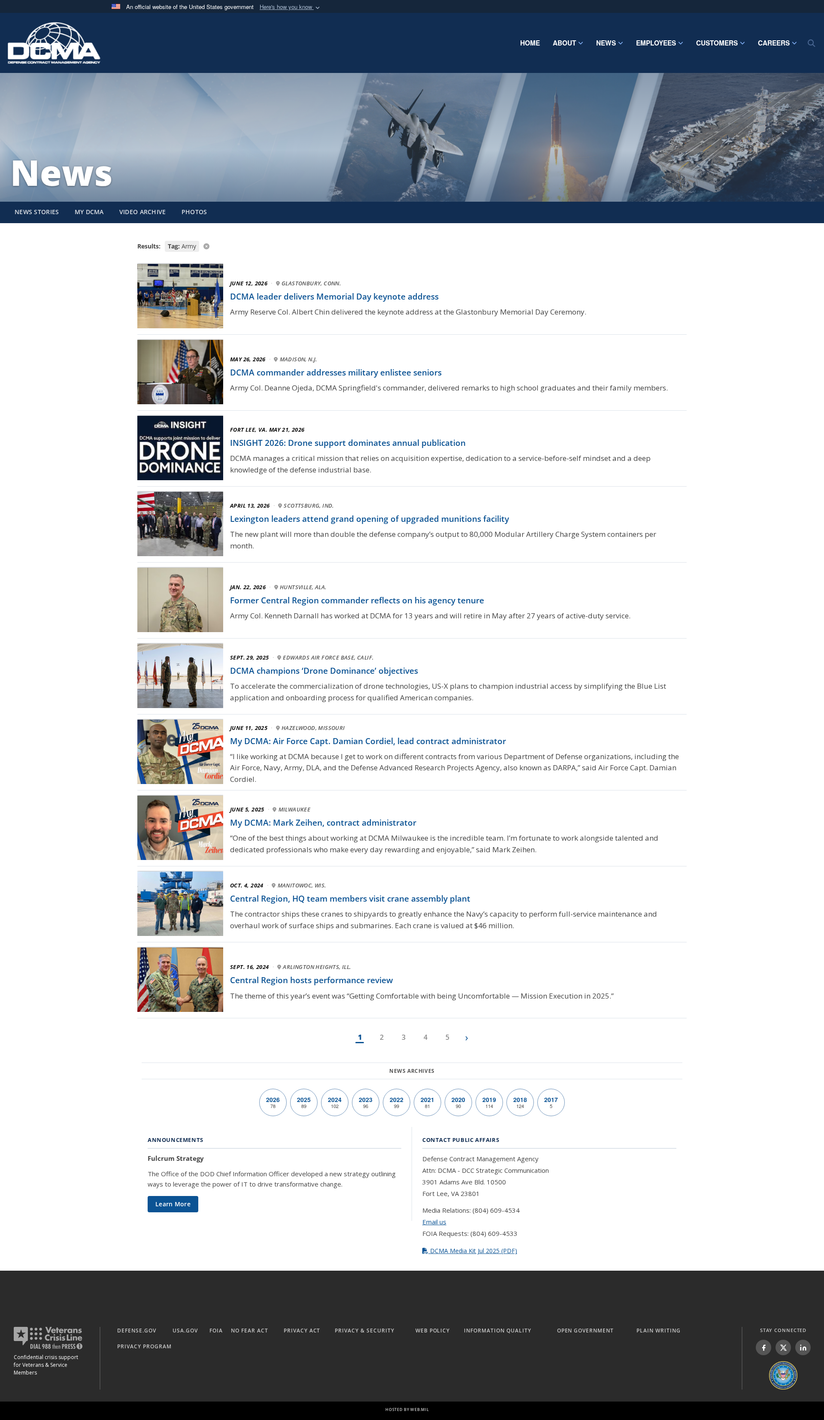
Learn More (173, 1204)
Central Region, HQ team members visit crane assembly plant (350, 898)
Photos (194, 212)
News (606, 43)
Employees (656, 43)
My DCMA (89, 212)
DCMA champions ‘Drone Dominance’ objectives (324, 670)
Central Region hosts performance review (311, 980)
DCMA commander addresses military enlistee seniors (336, 372)
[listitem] (763, 1347)
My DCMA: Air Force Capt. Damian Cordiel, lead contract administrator (368, 741)
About (564, 43)
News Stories (37, 212)
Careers (774, 43)
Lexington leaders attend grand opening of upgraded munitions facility (369, 518)
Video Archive (142, 212)
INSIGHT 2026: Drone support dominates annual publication (348, 442)
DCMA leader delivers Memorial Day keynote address (334, 296)
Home (530, 43)
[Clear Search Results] (412, 246)
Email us (434, 1221)
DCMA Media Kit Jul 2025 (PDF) (472, 1251)
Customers (717, 43)
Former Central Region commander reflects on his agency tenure (357, 600)
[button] (290, 7)
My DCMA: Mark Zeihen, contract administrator (323, 822)
